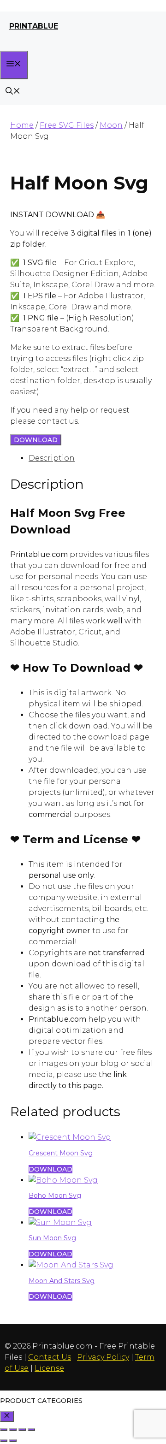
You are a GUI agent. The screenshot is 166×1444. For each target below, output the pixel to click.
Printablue (33, 26)
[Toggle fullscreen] (13, 1429)
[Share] (22, 1429)
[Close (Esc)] (31, 1429)
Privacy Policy (103, 1357)
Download (36, 440)
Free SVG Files (67, 125)
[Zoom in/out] (3, 1429)
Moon (111, 125)
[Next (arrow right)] (13, 1440)
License (49, 1368)
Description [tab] (52, 458)
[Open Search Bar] (13, 92)
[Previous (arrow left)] (3, 1440)
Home (22, 125)
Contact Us (49, 1357)
